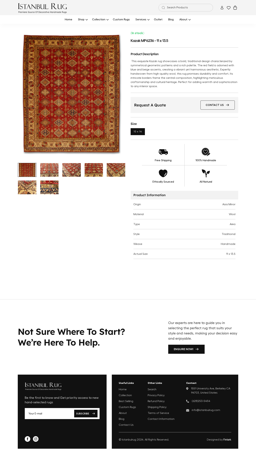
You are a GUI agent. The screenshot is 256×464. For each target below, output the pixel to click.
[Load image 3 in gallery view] (71, 170)
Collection (125, 395)
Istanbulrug (129, 439)
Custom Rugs (127, 407)
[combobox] (185, 7)
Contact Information (161, 419)
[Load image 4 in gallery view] (93, 170)
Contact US (215, 105)
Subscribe (82, 413)
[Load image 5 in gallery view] (116, 170)
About (123, 413)
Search (152, 389)
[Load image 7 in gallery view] (49, 187)
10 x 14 (138, 131)
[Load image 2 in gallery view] (49, 170)
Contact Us (126, 424)
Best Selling (126, 401)
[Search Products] (162, 7)
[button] (82, 19)
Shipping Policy (157, 407)
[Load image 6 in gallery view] (27, 187)
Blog (121, 419)
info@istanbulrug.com (206, 410)
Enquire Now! (183, 349)
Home (123, 389)
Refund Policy (156, 401)
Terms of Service (158, 413)
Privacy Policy (156, 395)
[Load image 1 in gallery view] (27, 170)
